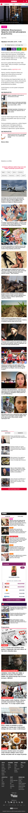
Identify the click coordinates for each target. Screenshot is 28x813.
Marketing (20, 781)
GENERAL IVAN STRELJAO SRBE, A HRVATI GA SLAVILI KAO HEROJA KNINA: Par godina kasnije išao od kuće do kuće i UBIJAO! (13, 675)
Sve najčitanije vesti (14, 489)
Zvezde (9, 765)
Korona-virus (4, 175)
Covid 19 (17, 175)
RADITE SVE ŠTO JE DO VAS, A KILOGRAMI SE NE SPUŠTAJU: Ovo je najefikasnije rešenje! (17, 136)
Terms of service (21, 789)
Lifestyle (4, 777)
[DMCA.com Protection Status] (14, 808)
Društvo (3, 765)
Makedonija (12, 786)
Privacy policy (21, 787)
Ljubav (3, 781)
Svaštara (22, 765)
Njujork (3, 172)
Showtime (16, 771)
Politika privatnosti (22, 786)
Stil (2, 780)
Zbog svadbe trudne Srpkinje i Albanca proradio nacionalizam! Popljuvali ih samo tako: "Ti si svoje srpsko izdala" (13, 701)
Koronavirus (20, 172)
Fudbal (15, 764)
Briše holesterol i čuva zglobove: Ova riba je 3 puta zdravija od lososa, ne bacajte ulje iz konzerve (18, 458)
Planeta (11, 778)
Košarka (15, 765)
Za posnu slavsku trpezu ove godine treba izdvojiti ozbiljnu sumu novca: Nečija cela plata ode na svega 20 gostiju (14, 752)
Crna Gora (12, 784)
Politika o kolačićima (22, 783)
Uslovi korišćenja (22, 784)
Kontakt (20, 780)
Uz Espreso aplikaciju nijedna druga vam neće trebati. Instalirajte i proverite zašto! (14, 167)
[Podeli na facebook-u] (3, 49)
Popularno (20, 516)
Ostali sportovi (16, 768)
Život (2, 778)
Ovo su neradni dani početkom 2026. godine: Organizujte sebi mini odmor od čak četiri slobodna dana (13, 649)
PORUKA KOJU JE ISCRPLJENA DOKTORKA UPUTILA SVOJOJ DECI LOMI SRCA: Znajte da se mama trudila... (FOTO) (17, 103)
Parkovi (8, 172)
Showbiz (10, 762)
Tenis (15, 767)
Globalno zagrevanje (14, 780)
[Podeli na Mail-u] (24, 49)
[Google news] (22, 802)
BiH (10, 783)
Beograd (3, 770)
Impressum (20, 778)
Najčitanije (7, 432)
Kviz (9, 768)
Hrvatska (11, 781)
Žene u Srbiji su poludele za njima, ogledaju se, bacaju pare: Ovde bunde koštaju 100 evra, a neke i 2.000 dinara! (13, 727)
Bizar (22, 764)
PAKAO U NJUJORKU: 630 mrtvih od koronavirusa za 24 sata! (16, 96)
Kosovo (3, 773)
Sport (16, 762)
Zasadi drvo (4, 771)
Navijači (15, 770)
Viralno (23, 762)
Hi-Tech (3, 784)
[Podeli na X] (9, 49)
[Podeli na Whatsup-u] (19, 49)
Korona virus (11, 175)
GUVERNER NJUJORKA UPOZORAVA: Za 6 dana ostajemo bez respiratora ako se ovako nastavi (17, 110)
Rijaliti (9, 764)
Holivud (9, 767)
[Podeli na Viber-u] (14, 49)
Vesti (3, 762)
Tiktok (22, 767)
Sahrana (14, 172)
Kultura (3, 786)
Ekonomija (3, 768)
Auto (11, 787)
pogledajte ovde (16, 69)
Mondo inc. (22, 777)
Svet (11, 777)
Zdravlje (3, 783)
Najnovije (20, 432)
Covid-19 (23, 175)
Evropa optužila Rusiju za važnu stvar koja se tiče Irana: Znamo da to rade (18, 437)
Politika (3, 764)
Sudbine (3, 774)
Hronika (3, 767)
